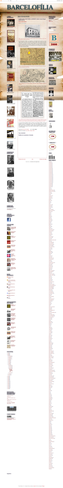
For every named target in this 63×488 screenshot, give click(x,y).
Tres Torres (50, 449)
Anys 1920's (27, 130)
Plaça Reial (50, 380)
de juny (9, 361)
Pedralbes (50, 372)
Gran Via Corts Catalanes (52, 312)
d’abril (9, 363)
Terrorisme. (50, 447)
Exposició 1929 (51, 288)
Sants (33, 130)
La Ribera (50, 329)
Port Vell (50, 390)
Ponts (49, 388)
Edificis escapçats (51, 270)
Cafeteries (50, 228)
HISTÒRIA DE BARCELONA (11, 295)
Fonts (49, 297)
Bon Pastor (50, 219)
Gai (49, 305)
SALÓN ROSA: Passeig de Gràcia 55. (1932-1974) (13, 345)
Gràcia (49, 311)
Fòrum (49, 302)
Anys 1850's (50, 168)
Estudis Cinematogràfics (52, 285)
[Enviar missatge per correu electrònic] (31, 129)
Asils (49, 194)
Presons (50, 396)
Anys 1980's (50, 183)
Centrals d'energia (51, 244)
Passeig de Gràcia (51, 370)
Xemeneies (50, 465)
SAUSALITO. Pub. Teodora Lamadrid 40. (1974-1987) (13, 246)
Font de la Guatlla (51, 296)
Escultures (50, 279)
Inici (32, 159)
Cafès (49, 227)
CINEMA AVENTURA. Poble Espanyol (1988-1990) (13, 232)
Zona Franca (50, 466)
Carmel (50, 235)
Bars (49, 208)
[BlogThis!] (33, 129)
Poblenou (50, 387)
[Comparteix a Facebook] (35, 129)
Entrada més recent (22, 159)
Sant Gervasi (50, 416)
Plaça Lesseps (50, 379)
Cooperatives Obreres (51, 262)
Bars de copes (50, 209)
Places (49, 382)
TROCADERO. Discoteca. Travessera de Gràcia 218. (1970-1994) (13, 255)
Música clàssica (51, 356)
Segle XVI (50, 432)
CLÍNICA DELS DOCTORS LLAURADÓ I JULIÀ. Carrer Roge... (11, 370)
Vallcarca (50, 459)
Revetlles (50, 407)
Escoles (50, 278)
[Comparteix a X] (34, 129)
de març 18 (10, 367)
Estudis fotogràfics (51, 286)
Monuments (50, 348)
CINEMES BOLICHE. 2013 (10, 395)
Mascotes (50, 336)
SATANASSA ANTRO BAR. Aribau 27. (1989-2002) (13, 241)
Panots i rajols (50, 365)
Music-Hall (50, 355)
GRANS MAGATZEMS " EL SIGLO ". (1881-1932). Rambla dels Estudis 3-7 (13, 228)
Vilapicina (50, 464)
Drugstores (50, 268)
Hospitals (50, 321)
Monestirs (50, 345)
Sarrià (49, 423)
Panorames (50, 364)
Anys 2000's (50, 185)
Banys (49, 202)
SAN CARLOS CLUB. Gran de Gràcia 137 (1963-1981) (13, 327)
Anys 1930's (50, 177)
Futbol (49, 304)
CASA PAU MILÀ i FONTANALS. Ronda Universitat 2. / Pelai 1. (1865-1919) (13, 259)
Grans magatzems (51, 314)
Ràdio (49, 404)
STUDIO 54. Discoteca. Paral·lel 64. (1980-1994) (13, 237)
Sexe (49, 439)
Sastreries (50, 424)
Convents (50, 261)
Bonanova (50, 220)
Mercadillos (50, 338)
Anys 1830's (50, 166)
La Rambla (50, 328)
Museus (50, 354)
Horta (49, 320)
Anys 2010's (50, 186)
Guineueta (50, 319)
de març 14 (10, 368)
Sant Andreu (50, 414)
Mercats (50, 339)
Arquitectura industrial (51, 191)
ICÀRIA (9, 297)
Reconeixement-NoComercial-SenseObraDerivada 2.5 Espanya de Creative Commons (11, 419)
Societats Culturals (51, 441)
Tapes (49, 442)
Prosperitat (50, 397)
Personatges (50, 373)
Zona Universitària (51, 467)
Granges (50, 313)
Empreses (50, 277)
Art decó (50, 192)
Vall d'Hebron (50, 458)
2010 (8, 388)
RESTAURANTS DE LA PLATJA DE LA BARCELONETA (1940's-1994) (13, 319)
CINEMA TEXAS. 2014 (9, 401)
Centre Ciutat (50, 245)
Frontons (50, 303)
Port (49, 389)
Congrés (50, 260)
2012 (8, 386)
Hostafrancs (50, 322)
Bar (49, 203)
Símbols (50, 440)
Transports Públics (51, 448)
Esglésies (50, 280)
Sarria (49, 422)
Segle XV (50, 431)
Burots (49, 225)
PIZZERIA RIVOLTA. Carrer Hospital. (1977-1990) (13, 341)
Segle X (50, 425)
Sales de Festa (50, 413)
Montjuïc (50, 347)
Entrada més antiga (43, 159)
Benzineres (50, 211)
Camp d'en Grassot (51, 229)
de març (9, 364)
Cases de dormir (51, 243)
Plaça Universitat (51, 381)
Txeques (50, 456)
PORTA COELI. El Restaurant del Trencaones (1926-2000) (13, 250)
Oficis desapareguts (51, 362)
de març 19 (10, 366)
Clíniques (31, 130)
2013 (8, 385)
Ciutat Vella (50, 252)
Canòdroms (50, 234)
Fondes (50, 295)
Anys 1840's (50, 167)
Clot (49, 254)
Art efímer (50, 193)
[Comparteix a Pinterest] (36, 129)
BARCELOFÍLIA (30, 7)
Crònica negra (50, 263)
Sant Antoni (50, 415)
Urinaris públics (51, 457)
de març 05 (10, 372)
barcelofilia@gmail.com (10, 209)
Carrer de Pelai (50, 236)
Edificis (50, 269)
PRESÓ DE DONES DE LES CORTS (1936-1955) (13, 310)
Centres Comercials (51, 246)
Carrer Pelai (50, 237)
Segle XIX (50, 430)
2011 (8, 387)
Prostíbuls (50, 398)
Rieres (49, 408)
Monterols (50, 346)
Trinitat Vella (50, 450)
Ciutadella (50, 251)
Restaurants (50, 406)
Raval (49, 405)
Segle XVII (50, 433)
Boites (49, 217)
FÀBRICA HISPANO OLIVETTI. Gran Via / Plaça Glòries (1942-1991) (13, 268)
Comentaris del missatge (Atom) (34, 161)
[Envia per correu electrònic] (32, 129)
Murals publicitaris (51, 353)
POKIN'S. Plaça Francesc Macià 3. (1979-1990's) (13, 263)
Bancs (49, 201)
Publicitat (50, 399)
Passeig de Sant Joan (51, 371)
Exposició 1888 (51, 287)
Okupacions (50, 363)
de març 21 (10, 365)
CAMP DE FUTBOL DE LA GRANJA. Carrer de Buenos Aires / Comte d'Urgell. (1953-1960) (13, 314)
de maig (9, 362)
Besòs (49, 212)
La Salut (50, 330)
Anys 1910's (50, 175)
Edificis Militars (51, 271)
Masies (50, 337)
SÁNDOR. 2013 (9, 396)
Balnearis (50, 200)
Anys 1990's (50, 184)
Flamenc (50, 294)
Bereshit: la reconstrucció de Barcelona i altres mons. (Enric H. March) (12, 281)
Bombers (50, 218)
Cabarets (50, 226)
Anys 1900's (50, 174)
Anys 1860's (50, 169)
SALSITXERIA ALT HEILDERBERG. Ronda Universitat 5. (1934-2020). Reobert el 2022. (11, 403)
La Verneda (50, 331)
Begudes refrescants (51, 210)
